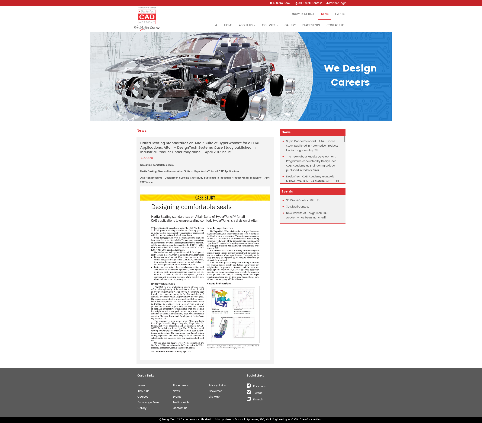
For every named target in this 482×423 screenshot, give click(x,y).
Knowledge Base (148, 402)
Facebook (259, 386)
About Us (143, 391)
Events (340, 14)
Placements (311, 25)
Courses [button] (269, 25)
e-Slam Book (281, 3)
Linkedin (258, 399)
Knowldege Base (303, 14)
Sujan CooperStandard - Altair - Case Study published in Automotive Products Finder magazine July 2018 (312, 145)
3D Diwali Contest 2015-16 (303, 200)
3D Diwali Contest (310, 3)
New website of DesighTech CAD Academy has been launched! (307, 215)
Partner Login (337, 3)
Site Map (214, 397)
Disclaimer (215, 391)
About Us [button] (246, 25)
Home (228, 25)
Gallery (290, 25)
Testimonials (181, 402)
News (325, 14)
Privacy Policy (217, 385)
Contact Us (335, 25)
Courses (142, 397)
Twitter (257, 393)
